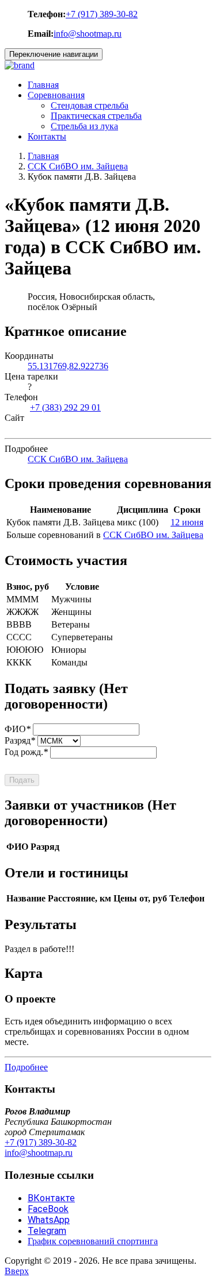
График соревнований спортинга (93, 1241)
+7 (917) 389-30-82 (102, 14)
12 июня (186, 522)
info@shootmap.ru (88, 33)
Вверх (17, 1271)
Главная (43, 85)
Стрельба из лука (84, 126)
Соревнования (56, 95)
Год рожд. (26, 752)
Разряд (20, 740)
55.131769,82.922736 (68, 366)
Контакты (47, 136)
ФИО (18, 729)
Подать (22, 780)
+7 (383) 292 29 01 (65, 407)
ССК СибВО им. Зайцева (78, 166)
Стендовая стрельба (89, 105)
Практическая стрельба (96, 116)
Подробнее (26, 1067)
